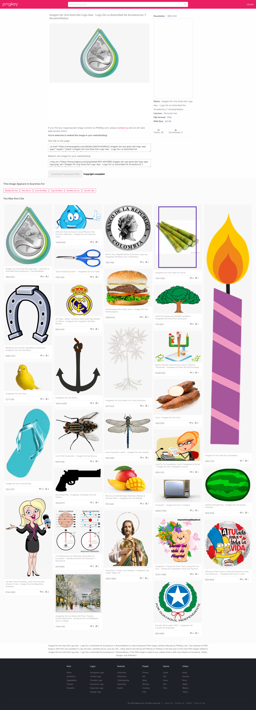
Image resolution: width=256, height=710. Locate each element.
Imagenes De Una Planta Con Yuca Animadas (125, 400)
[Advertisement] (96, 102)
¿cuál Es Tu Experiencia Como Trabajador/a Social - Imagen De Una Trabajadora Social (177, 465)
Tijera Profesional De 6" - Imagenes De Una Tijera (77, 271)
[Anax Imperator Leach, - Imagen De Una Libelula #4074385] (128, 431)
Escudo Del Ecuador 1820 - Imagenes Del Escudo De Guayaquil (174, 626)
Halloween (121, 676)
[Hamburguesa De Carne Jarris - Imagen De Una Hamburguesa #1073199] (128, 288)
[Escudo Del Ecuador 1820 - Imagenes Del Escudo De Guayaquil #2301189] (178, 602)
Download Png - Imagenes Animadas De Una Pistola (75, 496)
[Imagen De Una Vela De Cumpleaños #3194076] (228, 328)
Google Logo (95, 692)
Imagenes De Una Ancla (66, 398)
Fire (164, 676)
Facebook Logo (97, 684)
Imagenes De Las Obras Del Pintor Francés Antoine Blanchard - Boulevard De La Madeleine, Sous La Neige (76, 618)
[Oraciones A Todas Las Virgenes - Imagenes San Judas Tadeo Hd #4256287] (128, 539)
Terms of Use (199, 703)
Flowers (185, 676)
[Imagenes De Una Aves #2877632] (28, 376)
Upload (250, 4)
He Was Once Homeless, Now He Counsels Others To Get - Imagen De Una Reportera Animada (25, 584)
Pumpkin (70, 688)
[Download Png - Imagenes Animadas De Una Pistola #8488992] (78, 480)
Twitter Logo (95, 676)
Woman (145, 684)
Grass (165, 680)
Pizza (69, 672)
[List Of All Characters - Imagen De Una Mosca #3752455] (78, 431)
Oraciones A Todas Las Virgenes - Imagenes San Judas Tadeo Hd (127, 571)
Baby (144, 680)
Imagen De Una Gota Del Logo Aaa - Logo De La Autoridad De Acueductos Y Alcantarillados (27, 270)
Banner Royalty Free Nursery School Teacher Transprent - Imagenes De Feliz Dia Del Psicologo (177, 366)
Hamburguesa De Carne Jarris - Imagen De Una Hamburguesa (126, 310)
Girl (143, 676)
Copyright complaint (94, 174)
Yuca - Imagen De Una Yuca (167, 417)
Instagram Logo (97, 672)
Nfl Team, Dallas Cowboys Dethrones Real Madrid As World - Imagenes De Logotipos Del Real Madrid (77, 321)
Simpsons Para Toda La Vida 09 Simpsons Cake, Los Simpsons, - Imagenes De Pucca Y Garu (227, 572)
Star (165, 684)
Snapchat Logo (96, 688)
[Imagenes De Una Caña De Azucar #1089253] (178, 237)
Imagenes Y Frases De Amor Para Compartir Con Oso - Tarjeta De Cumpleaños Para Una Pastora (177, 567)
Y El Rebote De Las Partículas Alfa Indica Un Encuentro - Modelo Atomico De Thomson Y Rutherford (75, 558)
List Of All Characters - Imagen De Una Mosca (76, 456)
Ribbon (185, 688)
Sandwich (71, 676)
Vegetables (72, 680)
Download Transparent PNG (65, 174)
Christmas (121, 672)
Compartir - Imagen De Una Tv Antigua (172, 505)
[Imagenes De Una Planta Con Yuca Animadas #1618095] (128, 361)
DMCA (189, 703)
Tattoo (185, 692)
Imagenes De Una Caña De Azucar (170, 272)
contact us (122, 127)
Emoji (184, 672)
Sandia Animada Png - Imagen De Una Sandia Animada (225, 506)
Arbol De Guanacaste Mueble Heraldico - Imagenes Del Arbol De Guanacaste (173, 317)
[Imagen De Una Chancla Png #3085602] (28, 443)
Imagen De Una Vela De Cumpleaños (221, 455)
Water (185, 684)
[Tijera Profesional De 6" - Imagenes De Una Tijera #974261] (78, 259)
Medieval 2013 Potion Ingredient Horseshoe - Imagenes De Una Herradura (26, 349)
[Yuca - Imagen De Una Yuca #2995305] (178, 397)
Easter (120, 688)
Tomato (70, 684)
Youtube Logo (96, 680)
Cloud (165, 672)
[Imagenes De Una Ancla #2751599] (78, 365)
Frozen (145, 672)
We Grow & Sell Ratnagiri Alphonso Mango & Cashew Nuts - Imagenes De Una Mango (125, 497)
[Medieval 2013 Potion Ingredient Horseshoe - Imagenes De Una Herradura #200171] (28, 314)
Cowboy (146, 688)
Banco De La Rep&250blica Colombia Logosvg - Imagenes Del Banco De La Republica (127, 255)
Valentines (121, 684)
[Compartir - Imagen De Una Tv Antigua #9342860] (178, 491)
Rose (184, 680)
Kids (144, 692)
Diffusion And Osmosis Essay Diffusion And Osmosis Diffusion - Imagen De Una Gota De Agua (75, 234)
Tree (165, 688)
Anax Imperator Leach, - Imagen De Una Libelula (127, 452)
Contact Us (179, 703)
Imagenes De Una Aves (16, 393)
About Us (169, 703)
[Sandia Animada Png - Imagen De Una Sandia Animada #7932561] (228, 485)
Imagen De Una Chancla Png (18, 483)
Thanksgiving (123, 680)
